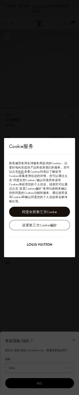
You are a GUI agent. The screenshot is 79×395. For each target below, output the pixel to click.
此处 (21, 172)
